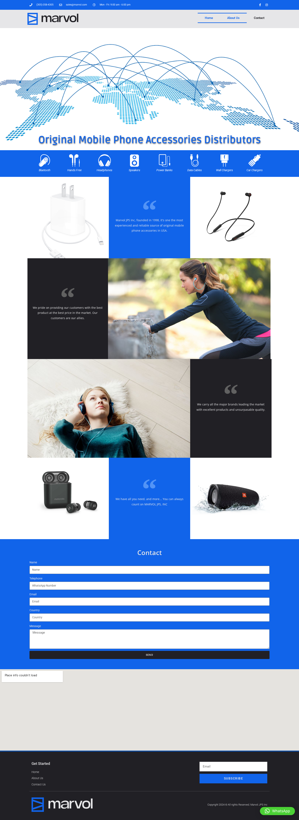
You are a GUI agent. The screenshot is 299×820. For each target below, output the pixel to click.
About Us (233, 18)
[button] (277, 811)
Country (34, 610)
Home (209, 18)
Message (35, 626)
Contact (259, 18)
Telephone (35, 578)
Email (32, 594)
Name (33, 562)
